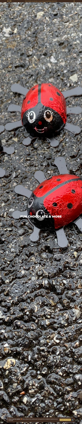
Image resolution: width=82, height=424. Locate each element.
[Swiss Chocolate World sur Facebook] (7, 1)
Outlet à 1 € (34, 5)
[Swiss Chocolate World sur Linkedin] (10, 1)
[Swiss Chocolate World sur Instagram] (9, 1)
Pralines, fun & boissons (42, 3)
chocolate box (52, 3)
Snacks (34, 3)
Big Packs (48, 5)
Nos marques (41, 5)
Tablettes (29, 3)
